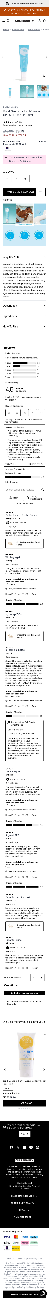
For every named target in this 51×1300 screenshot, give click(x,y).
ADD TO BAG (26, 1103)
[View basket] (44, 20)
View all (42, 141)
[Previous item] (5, 1070)
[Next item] (44, 1070)
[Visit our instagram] (24, 1147)
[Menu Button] (3, 20)
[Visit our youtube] (31, 1147)
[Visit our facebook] (11, 1147)
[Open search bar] (8, 20)
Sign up (24, 1134)
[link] (40, 20)
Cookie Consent (24, 1183)
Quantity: (9, 172)
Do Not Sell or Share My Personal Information (25, 1187)
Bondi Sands (18, 29)
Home (6, 29)
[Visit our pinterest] (37, 1147)
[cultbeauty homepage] (24, 20)
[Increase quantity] (25, 178)
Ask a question (25, 125)
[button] (42, 1293)
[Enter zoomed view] (44, 76)
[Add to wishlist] (40, 192)
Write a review (9, 125)
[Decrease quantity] (7, 178)
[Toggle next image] (47, 57)
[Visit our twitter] (18, 1147)
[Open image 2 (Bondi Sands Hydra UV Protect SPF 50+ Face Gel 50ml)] (27, 91)
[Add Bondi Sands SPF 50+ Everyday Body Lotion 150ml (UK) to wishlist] (45, 1035)
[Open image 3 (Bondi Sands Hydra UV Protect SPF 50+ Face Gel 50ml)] (44, 91)
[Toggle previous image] (2, 57)
